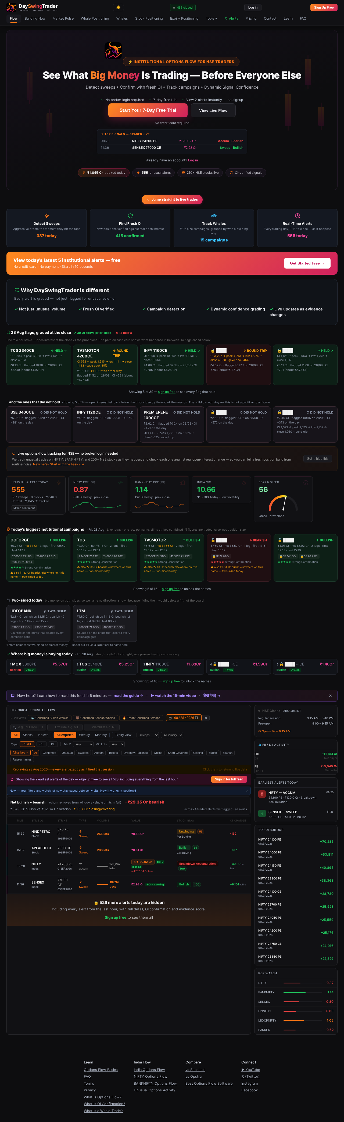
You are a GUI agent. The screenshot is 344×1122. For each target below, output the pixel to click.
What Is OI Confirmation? (104, 1104)
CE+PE (27, 744)
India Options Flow (149, 1069)
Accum (98, 752)
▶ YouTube (250, 1069)
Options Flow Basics (101, 1069)
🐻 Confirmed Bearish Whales (95, 717)
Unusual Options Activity (154, 1090)
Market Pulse (63, 18)
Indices (43, 735)
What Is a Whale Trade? (103, 1111)
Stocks (28, 735)
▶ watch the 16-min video (173, 695)
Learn (288, 18)
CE (42, 744)
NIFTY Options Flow (150, 1076)
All (15, 735)
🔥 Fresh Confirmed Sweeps (141, 717)
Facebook (249, 1090)
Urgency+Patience (136, 752)
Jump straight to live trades (175, 199)
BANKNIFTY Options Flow (155, 1083)
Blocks (113, 752)
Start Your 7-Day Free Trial (148, 110)
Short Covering (178, 752)
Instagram (249, 1083)
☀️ (118, 7)
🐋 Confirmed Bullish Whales (50, 717)
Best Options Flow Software (209, 1083)
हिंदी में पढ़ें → (212, 695)
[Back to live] (206, 718)
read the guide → (128, 695)
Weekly (84, 735)
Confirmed (49, 752)
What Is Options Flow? (102, 1097)
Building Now (35, 18)
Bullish (213, 752)
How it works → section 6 (118, 790)
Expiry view (123, 735)
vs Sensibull (195, 1069)
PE (53, 744)
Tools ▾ (211, 18)
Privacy (90, 1090)
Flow (13, 18)
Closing (198, 752)
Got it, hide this (317, 459)
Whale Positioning (95, 18)
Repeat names (22, 759)
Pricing (251, 18)
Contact (270, 18)
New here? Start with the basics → (58, 464)
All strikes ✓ (20, 752)
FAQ (303, 18)
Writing (157, 752)
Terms (89, 1083)
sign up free (166, 392)
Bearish (227, 752)
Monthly (101, 735)
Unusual (67, 752)
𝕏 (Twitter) (250, 1076)
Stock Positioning (149, 18)
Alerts (233, 18)
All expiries (65, 735)
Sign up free (115, 917)
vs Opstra (193, 1076)
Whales (122, 18)
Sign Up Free (324, 7)
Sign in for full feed (229, 779)
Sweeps (83, 752)
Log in (252, 7)
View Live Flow (213, 110)
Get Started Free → (307, 263)
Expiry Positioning (184, 18)
